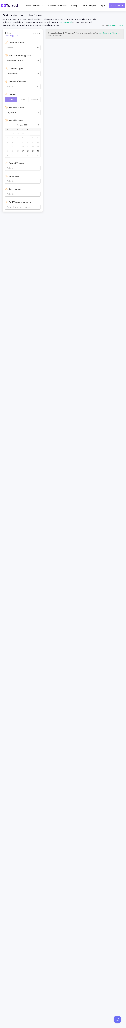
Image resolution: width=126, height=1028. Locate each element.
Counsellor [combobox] (12, 73)
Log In (102, 6)
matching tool (65, 22)
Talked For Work (32, 6)
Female (34, 99)
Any (11, 99)
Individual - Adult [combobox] (15, 61)
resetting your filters (108, 33)
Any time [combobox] (11, 112)
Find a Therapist (88, 6)
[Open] (38, 47)
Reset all (36, 33)
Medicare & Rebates (56, 6)
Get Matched (117, 6)
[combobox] (19, 47)
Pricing (74, 6)
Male (23, 99)
